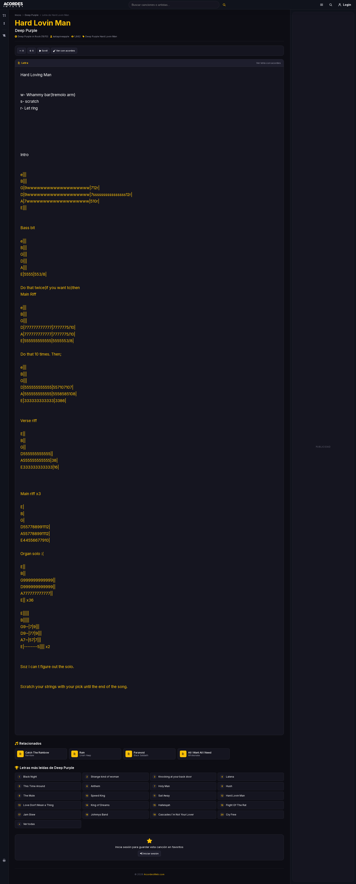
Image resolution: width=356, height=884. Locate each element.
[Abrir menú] (322, 4)
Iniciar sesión (151, 853)
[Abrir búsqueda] (331, 4)
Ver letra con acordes (268, 63)
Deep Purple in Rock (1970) (33, 36)
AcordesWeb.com (154, 874)
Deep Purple (32, 15)
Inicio (18, 15)
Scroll (44, 50)
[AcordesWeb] (18, 5)
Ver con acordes (65, 50)
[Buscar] (224, 4)
